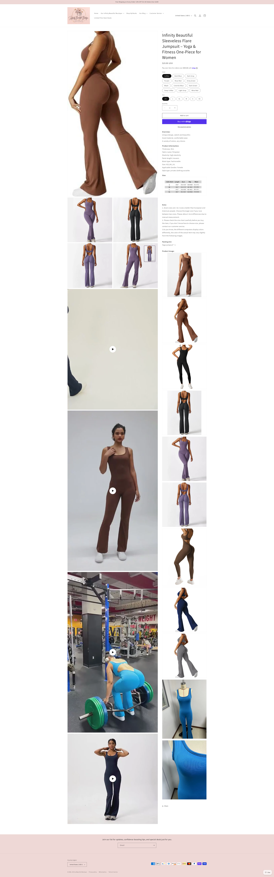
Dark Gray (190, 76)
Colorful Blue (179, 86)
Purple (166, 81)
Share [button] (166, 806)
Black (166, 86)
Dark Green (193, 86)
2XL (165, 99)
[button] (112, 13)
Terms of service (113, 872)
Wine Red (195, 90)
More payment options (184, 127)
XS (199, 99)
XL (179, 99)
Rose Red (178, 81)
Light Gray (182, 90)
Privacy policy (93, 872)
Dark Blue (178, 76)
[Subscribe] (153, 845)
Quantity (165, 103)
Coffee (166, 76)
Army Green (191, 81)
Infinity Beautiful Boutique (79, 872)
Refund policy (102, 872)
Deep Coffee (168, 90)
